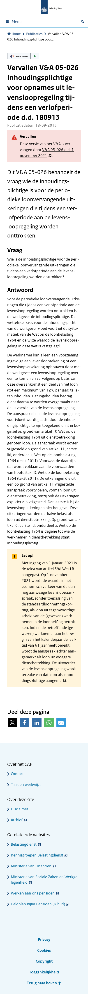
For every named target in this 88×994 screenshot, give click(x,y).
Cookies (44, 950)
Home (16, 34)
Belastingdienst (24, 844)
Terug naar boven (42, 983)
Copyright (44, 961)
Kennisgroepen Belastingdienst (37, 855)
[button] (23, 56)
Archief (17, 820)
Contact (17, 773)
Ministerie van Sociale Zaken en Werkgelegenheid (45, 880)
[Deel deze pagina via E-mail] (61, 722)
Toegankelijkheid (44, 972)
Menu (16, 21)
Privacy (44, 939)
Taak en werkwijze (26, 784)
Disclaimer (19, 809)
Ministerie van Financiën (31, 866)
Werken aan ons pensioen (33, 893)
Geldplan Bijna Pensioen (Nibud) (38, 904)
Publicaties (34, 34)
